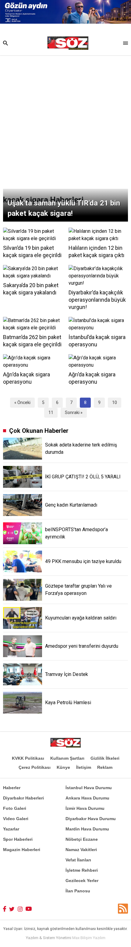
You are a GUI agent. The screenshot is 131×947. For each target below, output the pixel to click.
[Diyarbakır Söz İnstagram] (20, 908)
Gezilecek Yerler (82, 880)
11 (50, 412)
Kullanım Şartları (67, 758)
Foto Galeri (14, 808)
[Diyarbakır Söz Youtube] (29, 908)
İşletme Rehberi (82, 870)
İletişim (83, 767)
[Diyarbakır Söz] (67, 43)
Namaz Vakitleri (81, 849)
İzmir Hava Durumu (85, 808)
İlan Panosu (78, 890)
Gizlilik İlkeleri (104, 758)
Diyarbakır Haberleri (23, 798)
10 (114, 402)
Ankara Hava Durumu (87, 798)
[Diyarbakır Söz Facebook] (4, 908)
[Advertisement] (65, 123)
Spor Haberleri (18, 839)
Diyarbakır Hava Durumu (91, 818)
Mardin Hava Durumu (87, 829)
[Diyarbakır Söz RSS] (123, 909)
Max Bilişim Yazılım (88, 937)
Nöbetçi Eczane (82, 839)
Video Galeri (15, 818)
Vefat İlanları (78, 859)
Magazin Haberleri (21, 849)
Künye (63, 767)
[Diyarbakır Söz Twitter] (12, 908)
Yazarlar (11, 829)
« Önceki (22, 402)
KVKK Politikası (28, 758)
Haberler (11, 787)
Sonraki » (74, 412)
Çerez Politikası (35, 767)
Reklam (104, 767)
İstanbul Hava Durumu (89, 787)
